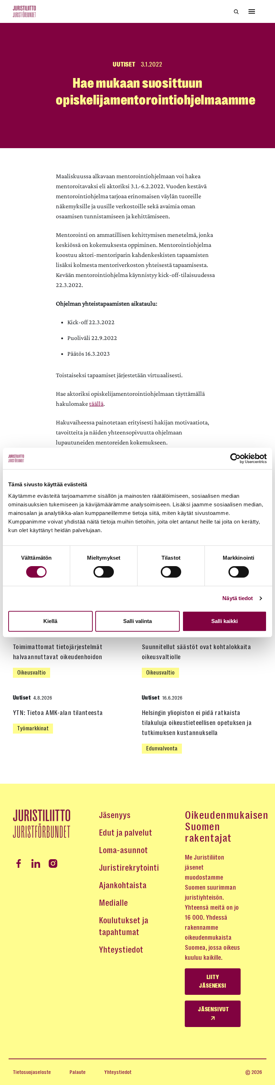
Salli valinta (137, 621)
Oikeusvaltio (31, 672)
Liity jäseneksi (212, 981)
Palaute (77, 1072)
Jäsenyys (115, 815)
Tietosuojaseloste (32, 1072)
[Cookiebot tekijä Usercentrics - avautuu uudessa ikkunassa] (235, 458)
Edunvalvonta (162, 748)
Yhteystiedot (121, 950)
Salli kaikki (224, 621)
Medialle (113, 903)
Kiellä (50, 621)
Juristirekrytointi (129, 868)
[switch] (103, 572)
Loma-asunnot (123, 850)
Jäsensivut (213, 1009)
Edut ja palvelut (125, 833)
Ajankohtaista (122, 885)
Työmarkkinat (33, 728)
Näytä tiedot (237, 598)
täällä (96, 403)
